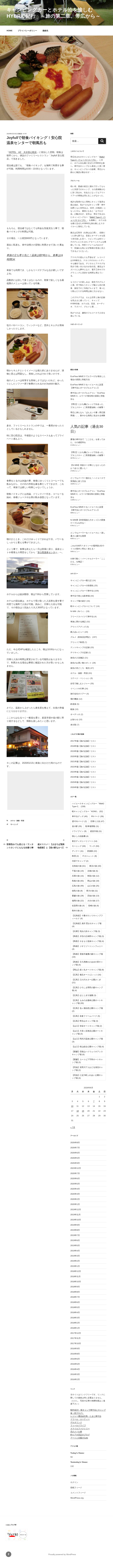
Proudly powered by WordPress (62, 1554)
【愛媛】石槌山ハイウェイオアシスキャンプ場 (87, 1053)
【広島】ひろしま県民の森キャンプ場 (87, 988)
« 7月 (72, 1127)
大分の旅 (93, 901)
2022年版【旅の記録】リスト (83, 767)
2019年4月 (75, 1251)
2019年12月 (75, 1209)
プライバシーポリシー (27, 30)
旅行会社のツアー (78, 694)
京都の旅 (92, 871)
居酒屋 (92, 851)
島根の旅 (78, 881)
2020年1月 (75, 1204)
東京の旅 (95, 866)
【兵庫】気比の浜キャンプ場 (86, 931)
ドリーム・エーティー (80, 1419)
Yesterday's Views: (79, 1462)
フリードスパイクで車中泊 (82, 616)
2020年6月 (75, 1178)
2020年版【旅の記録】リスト (83, 756)
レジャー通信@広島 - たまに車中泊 (85, 1416)
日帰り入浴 (97, 821)
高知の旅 (93, 896)
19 (83, 1111)
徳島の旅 (77, 891)
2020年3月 (75, 1194)
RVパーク (97, 816)
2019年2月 (75, 1261)
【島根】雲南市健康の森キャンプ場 (87, 955)
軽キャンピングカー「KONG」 (87, 811)
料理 (75, 856)
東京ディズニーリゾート (84, 841)
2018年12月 (75, 1271)
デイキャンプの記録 (79, 652)
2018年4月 (75, 1312)
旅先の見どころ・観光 (80, 668)
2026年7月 (75, 1147)
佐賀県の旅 (78, 906)
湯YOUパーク (79, 821)
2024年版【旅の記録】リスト (83, 777)
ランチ (94, 846)
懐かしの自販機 (80, 836)
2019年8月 (75, 1230)
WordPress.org (77, 1498)
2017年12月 (75, 1333)
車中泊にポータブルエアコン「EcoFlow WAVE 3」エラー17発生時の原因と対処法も (87, 396)
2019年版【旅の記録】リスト (83, 751)
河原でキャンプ (80, 861)
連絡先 (45, 30)
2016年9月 (75, 1348)
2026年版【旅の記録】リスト (83, 787)
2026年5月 (75, 1158)
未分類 (73, 725)
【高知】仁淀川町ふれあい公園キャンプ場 (87, 1076)
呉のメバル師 (76, 1432)
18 (77, 1111)
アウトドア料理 (77, 642)
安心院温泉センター (47, 552)
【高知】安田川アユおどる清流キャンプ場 (87, 1068)
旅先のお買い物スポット (81, 663)
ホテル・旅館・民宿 (17, 820)
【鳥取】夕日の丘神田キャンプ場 (88, 936)
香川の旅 (92, 891)
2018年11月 (75, 1276)
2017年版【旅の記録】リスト (83, 741)
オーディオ (75, 714)
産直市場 (96, 831)
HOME (9, 30)
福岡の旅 (78, 901)
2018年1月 (75, 1328)
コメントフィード (78, 1493)
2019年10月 (75, 1220)
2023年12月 (75, 1168)
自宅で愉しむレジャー (80, 683)
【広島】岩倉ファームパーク (86, 1016)
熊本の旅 (77, 910)
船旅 (72, 709)
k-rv (25, 133)
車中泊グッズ (80, 816)
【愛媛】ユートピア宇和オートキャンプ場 (87, 1060)
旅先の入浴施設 (77, 658)
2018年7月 (75, 1297)
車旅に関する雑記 (78, 622)
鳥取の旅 (93, 876)
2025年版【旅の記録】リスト (83, 782)
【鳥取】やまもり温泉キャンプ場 (88, 941)
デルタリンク (76, 1422)
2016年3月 (75, 1374)
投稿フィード (76, 1487)
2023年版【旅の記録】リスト (83, 772)
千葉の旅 (78, 871)
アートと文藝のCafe (79, 1438)
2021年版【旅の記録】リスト (83, 761)
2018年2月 (75, 1323)
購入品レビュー (77, 632)
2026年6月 (75, 1153)
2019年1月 (75, 1266)
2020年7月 (75, 1173)
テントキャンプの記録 (80, 647)
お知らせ (74, 719)
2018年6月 (75, 1302)
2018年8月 (75, 1292)
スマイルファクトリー (80, 1428)
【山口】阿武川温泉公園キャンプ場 (87, 1040)
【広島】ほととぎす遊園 (84, 995)
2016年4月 (75, 1369)
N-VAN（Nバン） (77, 611)
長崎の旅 (93, 906)
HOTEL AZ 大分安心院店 (23, 152)
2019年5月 (75, 1245)
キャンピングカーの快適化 (82, 585)
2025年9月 (75, 1163)
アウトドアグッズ (78, 627)
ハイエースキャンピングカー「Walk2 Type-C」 (88, 805)
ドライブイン (79, 831)
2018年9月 (75, 1287)
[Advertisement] (35, 198)
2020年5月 (75, 1184)
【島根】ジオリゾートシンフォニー (87, 947)
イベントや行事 (77, 688)
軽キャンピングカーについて (82, 606)
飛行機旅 (74, 699)
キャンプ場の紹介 (78, 601)
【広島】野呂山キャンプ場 (85, 1021)
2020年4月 (75, 1189)
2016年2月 (75, 1379)
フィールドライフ (78, 1425)
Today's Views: (77, 1453)
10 (72, 1106)
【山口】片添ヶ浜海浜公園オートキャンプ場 (87, 1032)
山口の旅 (93, 886)
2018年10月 (75, 1281)
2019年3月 (75, 1256)
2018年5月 (75, 1307)
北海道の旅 (79, 866)
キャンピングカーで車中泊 (82, 591)
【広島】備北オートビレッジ (86, 975)
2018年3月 (75, 1318)
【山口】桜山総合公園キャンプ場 (88, 1046)
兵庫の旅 (78, 876)
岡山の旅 (93, 881)
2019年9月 (75, 1225)
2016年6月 (75, 1359)
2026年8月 (75, 1142)
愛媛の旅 (78, 896)
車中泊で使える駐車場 (80, 596)
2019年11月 (75, 1214)
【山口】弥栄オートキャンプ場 (87, 1026)
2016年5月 (75, 1364)
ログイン (74, 1482)
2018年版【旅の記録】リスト (83, 746)
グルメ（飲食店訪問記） (81, 637)
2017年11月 (75, 1338)
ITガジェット (89, 856)
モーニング (14, 824)
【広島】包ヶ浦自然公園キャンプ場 (87, 1009)
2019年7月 (75, 1235)
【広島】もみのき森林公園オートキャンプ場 (87, 1001)
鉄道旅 (73, 704)
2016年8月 (75, 1354)
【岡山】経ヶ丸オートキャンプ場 (88, 970)
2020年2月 (75, 1199)
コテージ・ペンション (80, 678)
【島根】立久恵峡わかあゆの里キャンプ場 (87, 963)
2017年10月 (75, 1343)
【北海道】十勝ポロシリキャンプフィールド (87, 917)
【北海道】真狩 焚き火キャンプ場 (86, 924)
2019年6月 (75, 1240)
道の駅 (77, 826)
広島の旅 (78, 886)
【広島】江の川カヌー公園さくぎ (86, 981)
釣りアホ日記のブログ (80, 1435)
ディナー (78, 851)
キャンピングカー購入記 (81, 580)
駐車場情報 (92, 826)
